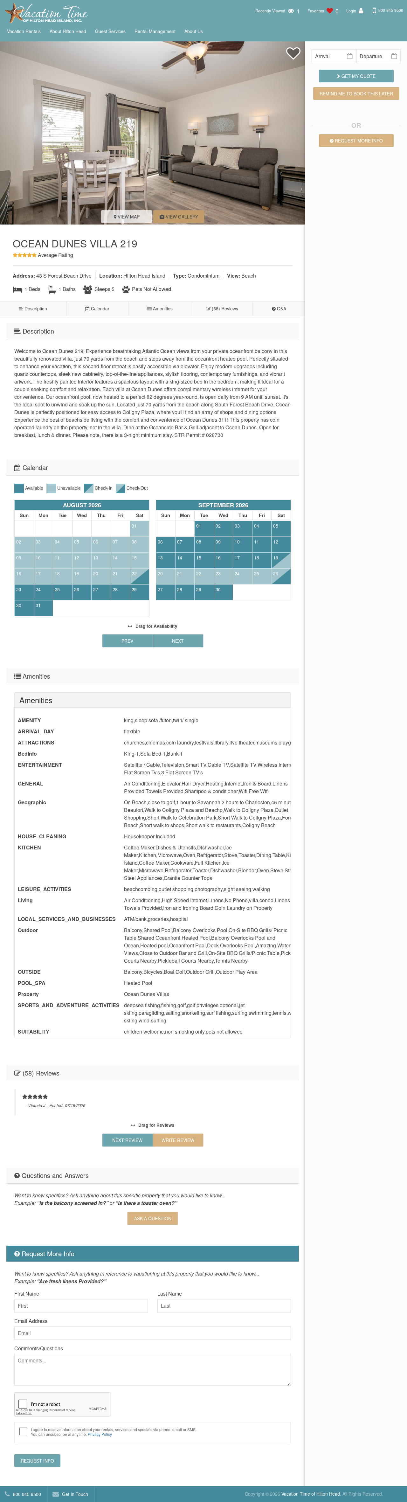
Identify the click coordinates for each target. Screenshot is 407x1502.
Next (178, 641)
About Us (193, 31)
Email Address (30, 1321)
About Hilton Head (68, 31)
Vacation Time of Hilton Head (310, 1494)
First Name (26, 1293)
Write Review (178, 1140)
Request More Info (358, 140)
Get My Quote (358, 76)
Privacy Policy (100, 1434)
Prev (127, 641)
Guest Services (110, 31)
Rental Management (155, 31)
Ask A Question (152, 1218)
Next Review (127, 1140)
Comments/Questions (38, 1348)
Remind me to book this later (356, 93)
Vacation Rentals (24, 31)
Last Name (169, 1293)
